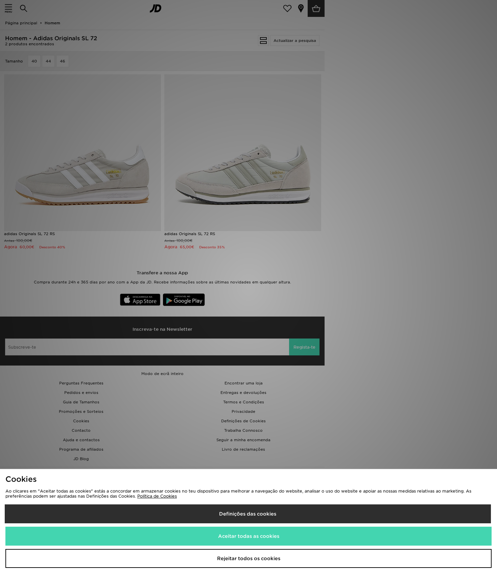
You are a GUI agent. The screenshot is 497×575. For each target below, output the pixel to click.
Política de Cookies (157, 496)
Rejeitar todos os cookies (248, 558)
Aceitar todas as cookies (248, 536)
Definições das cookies (247, 514)
